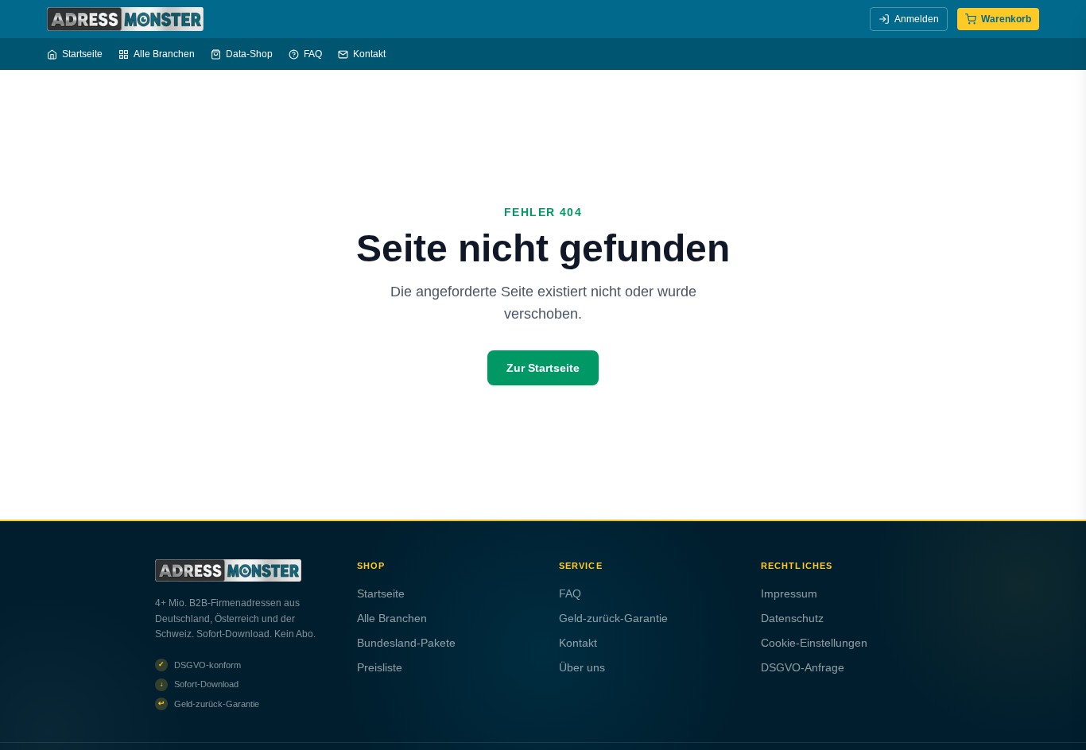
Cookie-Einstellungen (814, 642)
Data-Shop (249, 54)
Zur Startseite (543, 367)
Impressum (789, 593)
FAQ (313, 54)
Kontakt (369, 54)
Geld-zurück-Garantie (613, 618)
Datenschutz (792, 618)
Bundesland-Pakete (406, 642)
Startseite (82, 54)
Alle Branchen (164, 54)
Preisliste (379, 667)
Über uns (582, 667)
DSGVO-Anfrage (802, 667)
